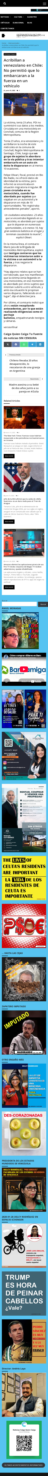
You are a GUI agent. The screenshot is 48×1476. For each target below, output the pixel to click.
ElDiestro (32, 17)
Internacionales (10, 54)
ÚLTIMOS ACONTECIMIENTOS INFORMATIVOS (23, 1465)
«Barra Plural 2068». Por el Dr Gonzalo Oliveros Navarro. (29, 37)
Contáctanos (7, 28)
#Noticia (7, 408)
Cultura (18, 17)
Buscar (4, 600)
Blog (29, 22)
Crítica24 (5, 22)
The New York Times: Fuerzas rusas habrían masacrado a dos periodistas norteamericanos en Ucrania (24, 438)
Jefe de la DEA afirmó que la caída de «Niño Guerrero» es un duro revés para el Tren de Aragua (22, 501)
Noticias (5, 17)
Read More (9, 456)
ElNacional (18, 22)
